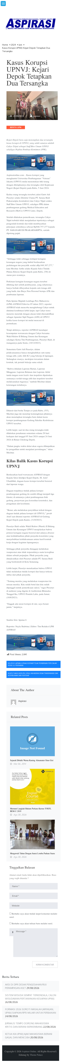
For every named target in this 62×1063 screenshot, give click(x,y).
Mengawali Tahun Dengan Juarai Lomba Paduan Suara (32, 853)
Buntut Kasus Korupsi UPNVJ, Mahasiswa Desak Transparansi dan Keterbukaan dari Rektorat (33, 674)
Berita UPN (15, 127)
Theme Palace (36, 1054)
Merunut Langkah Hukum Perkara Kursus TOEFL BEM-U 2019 (30, 809)
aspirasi (36, 115)
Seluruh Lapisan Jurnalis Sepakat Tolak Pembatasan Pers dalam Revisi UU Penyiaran (32, 664)
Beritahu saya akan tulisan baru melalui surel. (32, 923)
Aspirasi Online (29, 1051)
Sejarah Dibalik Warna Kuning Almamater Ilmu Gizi (31, 760)
